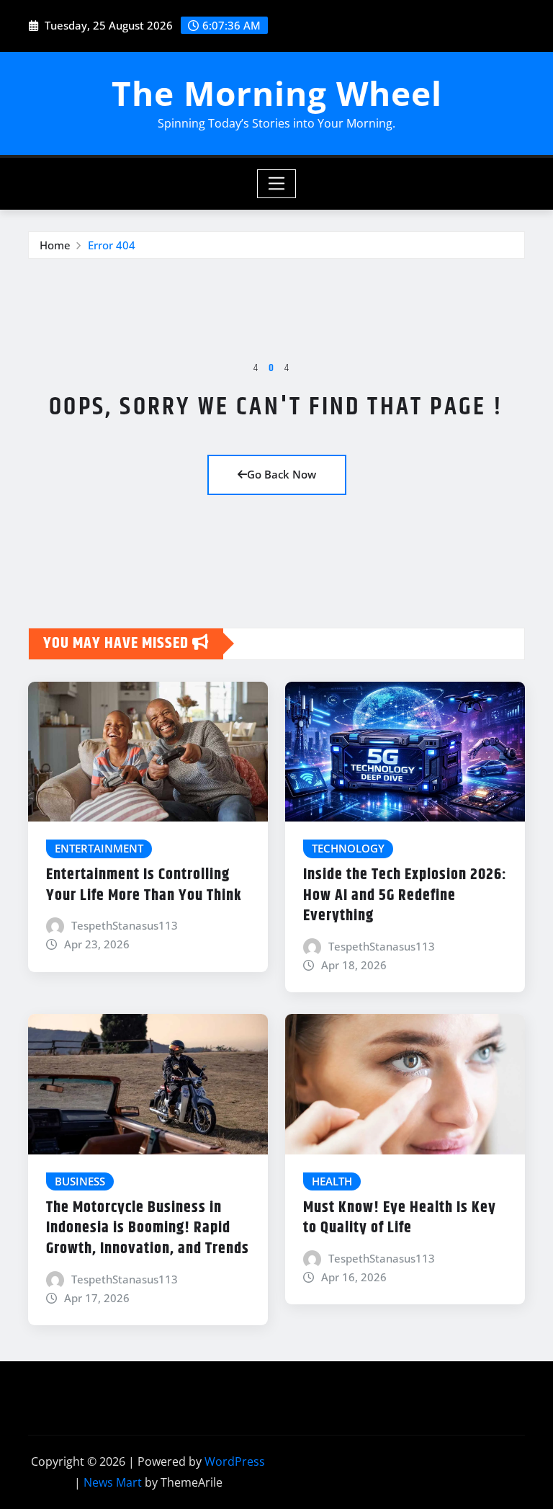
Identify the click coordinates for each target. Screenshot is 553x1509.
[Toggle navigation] (277, 183)
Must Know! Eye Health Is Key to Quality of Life (399, 1218)
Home (55, 245)
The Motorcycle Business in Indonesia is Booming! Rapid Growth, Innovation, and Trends (147, 1228)
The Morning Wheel (277, 93)
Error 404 (111, 245)
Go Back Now (281, 474)
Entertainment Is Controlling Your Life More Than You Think (144, 885)
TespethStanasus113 (124, 925)
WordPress (234, 1461)
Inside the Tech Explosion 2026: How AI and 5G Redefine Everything (405, 895)
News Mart (113, 1482)
